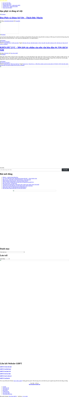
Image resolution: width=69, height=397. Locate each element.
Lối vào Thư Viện (6, 2)
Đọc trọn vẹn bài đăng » (5, 41)
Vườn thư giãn (6, 391)
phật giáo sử (59, 42)
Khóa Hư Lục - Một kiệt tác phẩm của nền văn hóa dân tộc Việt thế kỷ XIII (45, 63)
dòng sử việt (65, 42)
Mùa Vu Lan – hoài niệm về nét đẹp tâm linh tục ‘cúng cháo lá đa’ (17, 179)
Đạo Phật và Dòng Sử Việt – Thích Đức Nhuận (21, 17)
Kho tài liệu (5, 390)
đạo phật (43, 42)
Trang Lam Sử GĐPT (7, 7)
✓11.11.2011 (25, 396)
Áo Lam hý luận (6, 392)
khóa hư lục (25, 63)
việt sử (39, 42)
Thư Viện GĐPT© (13, 396)
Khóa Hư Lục (7, 63)
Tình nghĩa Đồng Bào (7, 394)
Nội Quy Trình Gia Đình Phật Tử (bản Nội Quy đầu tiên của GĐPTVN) (18, 182)
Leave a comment (4, 44)
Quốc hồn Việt (6, 387)
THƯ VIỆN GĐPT (18, 380)
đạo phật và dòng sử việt (51, 42)
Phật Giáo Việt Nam (15, 63)
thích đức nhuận (34, 42)
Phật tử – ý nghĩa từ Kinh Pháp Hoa (10, 177)
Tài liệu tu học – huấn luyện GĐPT (10, 6)
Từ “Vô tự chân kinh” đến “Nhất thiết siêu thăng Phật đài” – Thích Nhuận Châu (20, 178)
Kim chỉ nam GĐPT (7, 4)
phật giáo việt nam (26, 42)
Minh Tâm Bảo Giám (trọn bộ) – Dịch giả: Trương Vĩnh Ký (15, 180)
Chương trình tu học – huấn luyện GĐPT (11, 5)
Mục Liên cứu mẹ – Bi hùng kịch (10, 183)
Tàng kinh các (6, 389)
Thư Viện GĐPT (14, 53)
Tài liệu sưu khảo (15, 42)
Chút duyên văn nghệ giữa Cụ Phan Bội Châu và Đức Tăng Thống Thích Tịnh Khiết (21, 184)
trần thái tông (3, 65)
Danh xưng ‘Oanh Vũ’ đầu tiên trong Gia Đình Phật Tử (14, 187)
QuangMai (17, 21)
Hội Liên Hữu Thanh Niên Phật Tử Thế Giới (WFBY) (14, 188)
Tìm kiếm (2, 167)
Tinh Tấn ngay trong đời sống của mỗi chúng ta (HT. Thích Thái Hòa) (18, 185)
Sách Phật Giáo (7, 42)
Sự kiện (4, 386)
